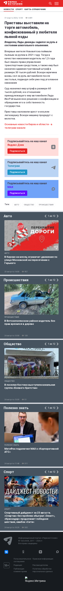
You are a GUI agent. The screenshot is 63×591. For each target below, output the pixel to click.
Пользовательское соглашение (22, 560)
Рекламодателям (40, 565)
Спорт (9, 472)
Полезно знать (16, 408)
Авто (16, 205)
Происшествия (46, 205)
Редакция (18, 565)
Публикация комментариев (20, 570)
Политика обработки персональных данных (43, 570)
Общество (29, 205)
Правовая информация (43, 559)
